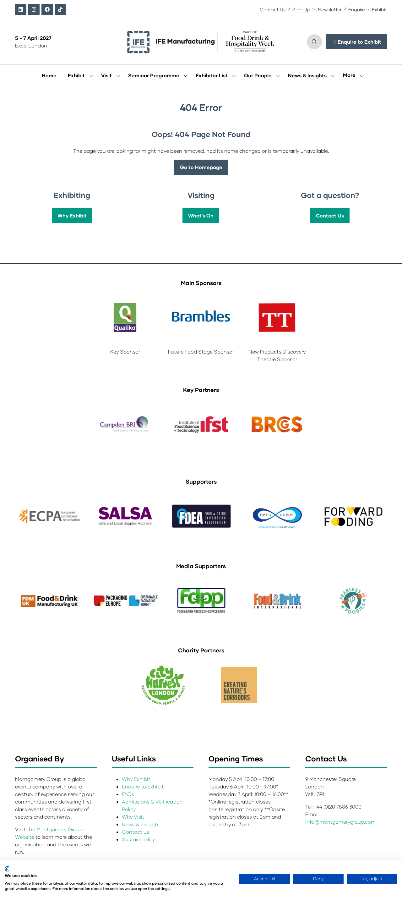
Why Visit (133, 817)
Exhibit (76, 75)
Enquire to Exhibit (367, 9)
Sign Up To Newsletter (317, 9)
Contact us (135, 832)
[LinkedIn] (20, 9)
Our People (258, 75)
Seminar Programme (153, 75)
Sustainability (138, 839)
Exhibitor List (212, 75)
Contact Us (273, 9)
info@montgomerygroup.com (340, 822)
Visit (106, 75)
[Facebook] (47, 9)
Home (49, 75)
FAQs (128, 794)
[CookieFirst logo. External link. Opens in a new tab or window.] (7, 869)
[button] (314, 41)
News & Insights (307, 75)
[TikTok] (60, 9)
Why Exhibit (136, 779)
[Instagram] (34, 9)
